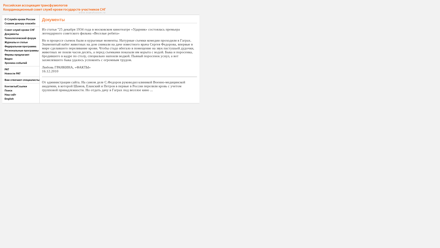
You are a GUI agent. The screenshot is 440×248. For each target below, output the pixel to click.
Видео (9, 58)
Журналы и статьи (16, 42)
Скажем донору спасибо (20, 23)
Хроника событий (16, 63)
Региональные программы (21, 50)
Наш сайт (10, 94)
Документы (12, 34)
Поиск (8, 90)
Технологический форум (20, 38)
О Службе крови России (20, 19)
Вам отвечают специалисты (22, 80)
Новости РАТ (13, 73)
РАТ (7, 69)
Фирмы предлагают (17, 54)
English (9, 98)
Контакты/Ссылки (16, 86)
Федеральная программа (20, 46)
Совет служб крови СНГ (20, 29)
